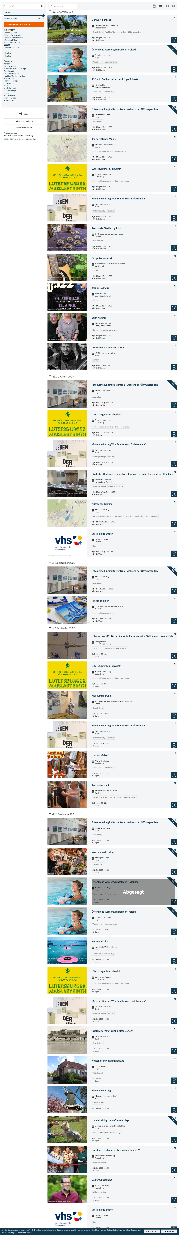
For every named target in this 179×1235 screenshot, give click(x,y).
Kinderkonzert (10, 88)
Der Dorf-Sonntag (101, 19)
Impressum (8, 135)
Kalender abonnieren (24, 121)
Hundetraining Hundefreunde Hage (110, 1120)
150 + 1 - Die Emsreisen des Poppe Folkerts (115, 79)
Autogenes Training (102, 503)
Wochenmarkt (98, 864)
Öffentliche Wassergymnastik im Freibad (114, 49)
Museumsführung (101, 695)
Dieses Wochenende (12, 35)
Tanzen (6, 93)
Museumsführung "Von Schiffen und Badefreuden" (119, 198)
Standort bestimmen (11, 18)
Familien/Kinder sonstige (14, 76)
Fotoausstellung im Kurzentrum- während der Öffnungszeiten (125, 109)
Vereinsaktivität (129, 797)
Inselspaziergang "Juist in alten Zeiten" (112, 1030)
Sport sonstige (10, 98)
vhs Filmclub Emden (102, 533)
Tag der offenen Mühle (104, 138)
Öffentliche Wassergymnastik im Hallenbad (115, 881)
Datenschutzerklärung (23, 135)
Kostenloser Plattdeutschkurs (108, 1060)
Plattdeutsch (9, 78)
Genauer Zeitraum (11, 47)
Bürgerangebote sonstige (102, 516)
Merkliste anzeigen (24, 127)
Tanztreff (104, 797)
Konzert (7, 64)
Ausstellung (9, 100)
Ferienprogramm (122, 181)
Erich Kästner (99, 317)
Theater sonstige (11, 81)
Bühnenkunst (9, 95)
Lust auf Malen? (100, 755)
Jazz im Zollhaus (100, 287)
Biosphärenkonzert (102, 258)
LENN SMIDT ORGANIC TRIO (108, 347)
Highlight (7, 56)
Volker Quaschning (102, 1179)
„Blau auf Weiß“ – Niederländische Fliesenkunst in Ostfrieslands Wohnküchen (133, 636)
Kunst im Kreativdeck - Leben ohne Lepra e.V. (116, 1150)
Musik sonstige (10, 90)
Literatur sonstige (11, 73)
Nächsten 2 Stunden (12, 32)
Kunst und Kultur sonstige (15, 68)
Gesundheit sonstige (124, 516)
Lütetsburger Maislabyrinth (106, 168)
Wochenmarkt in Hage (104, 852)
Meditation (139, 516)
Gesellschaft (9, 71)
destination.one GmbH (29, 139)
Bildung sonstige (11, 66)
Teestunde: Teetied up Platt (106, 228)
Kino (6, 85)
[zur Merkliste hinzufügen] (174, 17)
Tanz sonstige (115, 797)
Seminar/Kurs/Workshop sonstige (106, 1132)
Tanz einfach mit (100, 785)
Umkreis (7, 12)
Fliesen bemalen (100, 600)
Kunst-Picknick (100, 941)
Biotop (111, 211)
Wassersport (97, 62)
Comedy (7, 83)
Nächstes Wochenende (13, 37)
